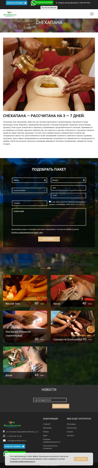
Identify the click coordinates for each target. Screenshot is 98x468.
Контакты (70, 436)
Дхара (9, 375)
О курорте (47, 424)
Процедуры (71, 424)
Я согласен (81, 459)
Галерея (70, 432)
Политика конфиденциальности (51, 440)
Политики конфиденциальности (22, 461)
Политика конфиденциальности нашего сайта (27, 232)
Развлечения (72, 428)
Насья (56, 303)
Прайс (45, 436)
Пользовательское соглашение (50, 447)
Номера (46, 432)
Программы (47, 428)
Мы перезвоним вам (49, 7)
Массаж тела (13, 303)
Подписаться (60, 406)
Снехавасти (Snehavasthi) (67, 339)
